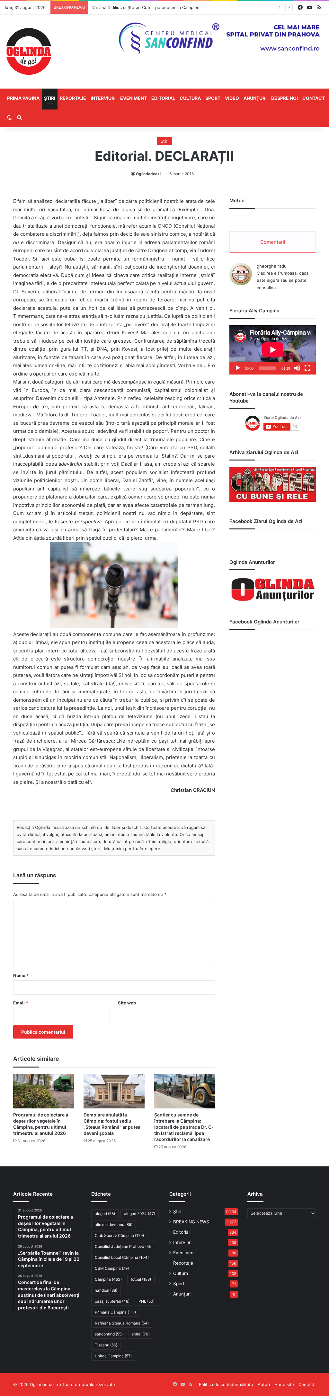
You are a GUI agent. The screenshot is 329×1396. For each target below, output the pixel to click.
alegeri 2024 (139, 1213)
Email (20, 1002)
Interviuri (103, 98)
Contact (313, 98)
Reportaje (73, 98)
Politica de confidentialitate (226, 1384)
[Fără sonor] (297, 368)
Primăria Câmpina (115, 1312)
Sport (212, 98)
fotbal (141, 1279)
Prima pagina (23, 98)
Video (232, 98)
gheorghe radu (272, 266)
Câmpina (108, 1279)
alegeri (105, 1213)
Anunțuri (255, 98)
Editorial (163, 98)
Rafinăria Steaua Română (122, 1323)
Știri (49, 98)
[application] (272, 350)
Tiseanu (106, 1345)
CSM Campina (112, 1268)
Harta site (284, 1384)
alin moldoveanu (113, 1224)
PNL (146, 1301)
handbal (106, 1290)
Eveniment (133, 98)
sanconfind (109, 1334)
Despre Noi (284, 98)
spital (141, 1334)
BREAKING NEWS (191, 1221)
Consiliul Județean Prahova (124, 1246)
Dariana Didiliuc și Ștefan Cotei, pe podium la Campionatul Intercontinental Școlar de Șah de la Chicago (194, 7)
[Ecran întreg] (307, 368)
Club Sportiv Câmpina (119, 1235)
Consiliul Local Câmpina (122, 1257)
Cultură (190, 98)
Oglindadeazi (148, 173)
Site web (127, 1002)
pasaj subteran (112, 1301)
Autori (264, 1384)
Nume (21, 975)
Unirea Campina (113, 1355)
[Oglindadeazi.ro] (28, 51)
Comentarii (272, 242)
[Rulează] (238, 368)
